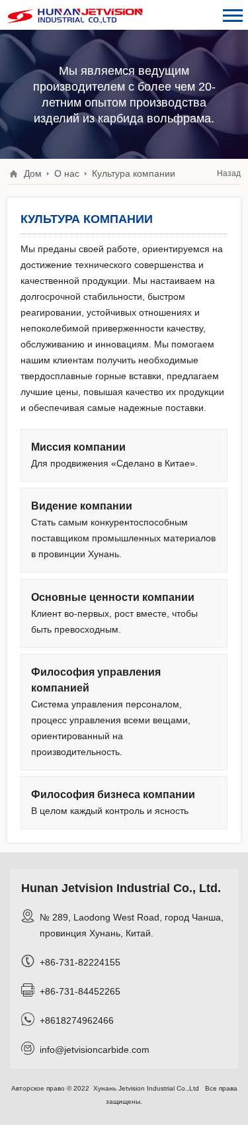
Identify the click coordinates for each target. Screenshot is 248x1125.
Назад (229, 173)
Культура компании (133, 173)
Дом (33, 173)
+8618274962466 (77, 1020)
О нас (66, 173)
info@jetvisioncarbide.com (94, 1049)
